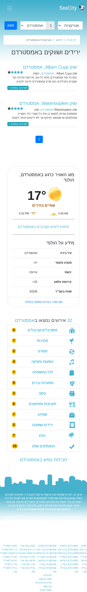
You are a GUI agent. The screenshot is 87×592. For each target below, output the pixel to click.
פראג (84, 560)
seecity (71, 498)
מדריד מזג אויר (27, 557)
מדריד (83, 557)
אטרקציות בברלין (47, 568)
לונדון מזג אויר (27, 545)
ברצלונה (82, 553)
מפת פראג (10, 527)
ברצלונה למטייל (8, 553)
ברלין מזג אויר (27, 568)
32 (69, 320)
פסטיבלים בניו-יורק (68, 549)
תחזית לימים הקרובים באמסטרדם (43, 227)
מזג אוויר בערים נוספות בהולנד (43, 302)
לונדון (84, 545)
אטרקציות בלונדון (47, 545)
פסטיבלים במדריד (68, 557)
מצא (10, 25)
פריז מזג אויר (28, 564)
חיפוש (59, 40)
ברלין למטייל (10, 568)
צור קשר (47, 586)
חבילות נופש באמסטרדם (43, 459)
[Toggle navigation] (10, 8)
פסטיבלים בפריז (69, 564)
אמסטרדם (25, 320)
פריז (84, 564)
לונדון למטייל (10, 545)
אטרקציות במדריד (46, 557)
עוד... (84, 571)
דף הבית (71, 40)
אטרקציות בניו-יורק (46, 549)
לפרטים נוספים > (17, 87)
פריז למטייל (10, 564)
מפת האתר (45, 590)
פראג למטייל (13, 520)
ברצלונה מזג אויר (26, 553)
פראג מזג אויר (36, 527)
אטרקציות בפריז (47, 564)
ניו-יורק (83, 549)
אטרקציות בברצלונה (45, 553)
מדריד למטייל (9, 557)
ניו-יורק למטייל (9, 549)
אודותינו (47, 575)
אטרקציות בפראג (41, 523)
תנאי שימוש (45, 579)
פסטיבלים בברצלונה (67, 553)
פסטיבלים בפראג (69, 560)
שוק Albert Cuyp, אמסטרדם (50, 67)
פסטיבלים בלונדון (69, 545)
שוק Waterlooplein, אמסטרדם (48, 103)
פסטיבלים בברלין (69, 568)
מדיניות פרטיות (43, 582)
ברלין (84, 568)
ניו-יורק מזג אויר (27, 549)
